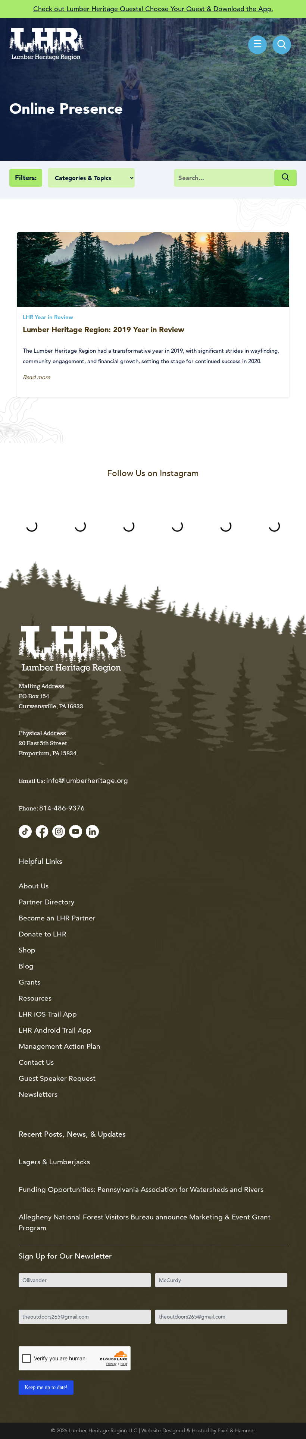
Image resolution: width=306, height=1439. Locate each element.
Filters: (26, 177)
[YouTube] (75, 832)
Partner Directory (46, 902)
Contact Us (36, 1062)
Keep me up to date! (46, 1387)
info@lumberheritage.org (87, 780)
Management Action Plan (59, 1046)
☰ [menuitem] (257, 45)
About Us (34, 886)
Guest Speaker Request (57, 1078)
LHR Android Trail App (55, 1030)
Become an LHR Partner (57, 918)
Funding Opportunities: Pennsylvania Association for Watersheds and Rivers (141, 1189)
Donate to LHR (42, 934)
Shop (27, 950)
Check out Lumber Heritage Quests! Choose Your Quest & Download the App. (153, 8)
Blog (26, 966)
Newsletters (38, 1094)
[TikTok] (25, 832)
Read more (36, 377)
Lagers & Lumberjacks (54, 1162)
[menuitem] (281, 44)
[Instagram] (58, 832)
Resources (35, 998)
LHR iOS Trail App (48, 1014)
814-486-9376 (62, 808)
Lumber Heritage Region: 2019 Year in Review (103, 329)
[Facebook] (42, 832)
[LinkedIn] (92, 832)
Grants (29, 982)
